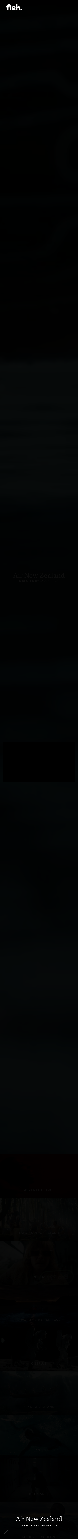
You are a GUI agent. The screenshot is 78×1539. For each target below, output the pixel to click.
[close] (6, 1532)
